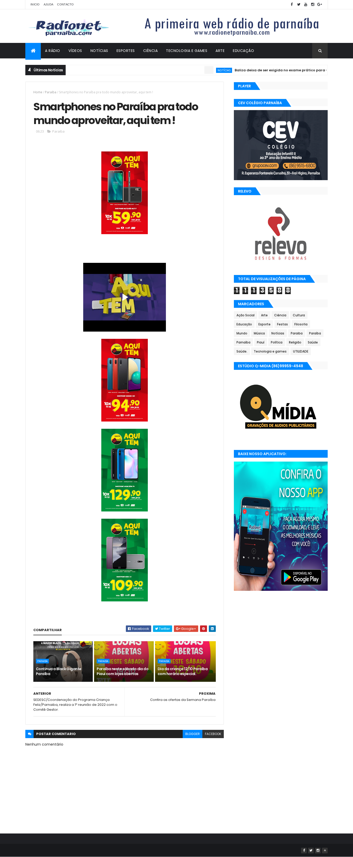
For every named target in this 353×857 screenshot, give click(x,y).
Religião (295, 342)
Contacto (65, 4)
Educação (243, 50)
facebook (213, 734)
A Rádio (52, 50)
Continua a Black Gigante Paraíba (58, 671)
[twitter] (299, 4)
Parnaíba (243, 342)
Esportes (126, 50)
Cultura (299, 315)
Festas (282, 324)
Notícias (99, 50)
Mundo (241, 333)
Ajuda (48, 4)
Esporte (264, 324)
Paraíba (315, 333)
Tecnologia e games (270, 351)
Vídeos (75, 50)
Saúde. (241, 351)
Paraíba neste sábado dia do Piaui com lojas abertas (122, 671)
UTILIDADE (300, 351)
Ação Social (245, 315)
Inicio (35, 4)
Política (276, 342)
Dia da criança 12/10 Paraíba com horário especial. (183, 671)
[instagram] (313, 4)
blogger (192, 734)
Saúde (313, 342)
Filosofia (301, 324)
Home (37, 92)
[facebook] (292, 4)
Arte (220, 50)
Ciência (150, 50)
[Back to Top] (325, 850)
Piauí (260, 342)
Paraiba (50, 92)
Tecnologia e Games (186, 50)
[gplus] (320, 4)
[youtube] (306, 4)
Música (259, 333)
